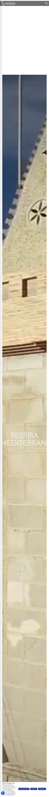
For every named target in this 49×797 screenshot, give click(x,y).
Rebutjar (33, 788)
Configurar (42, 788)
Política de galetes (10, 794)
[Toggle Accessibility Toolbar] (3, 793)
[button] (46, 3)
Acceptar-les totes (24, 788)
